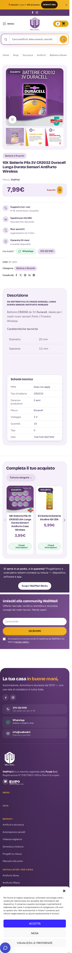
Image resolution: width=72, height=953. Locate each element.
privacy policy (22, 642)
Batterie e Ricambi (59, 55)
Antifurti (41, 55)
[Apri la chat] (5, 947)
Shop (16, 55)
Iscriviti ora (49, 5)
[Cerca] (63, 39)
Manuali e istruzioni (13, 861)
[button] (64, 891)
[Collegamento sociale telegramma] (34, 275)
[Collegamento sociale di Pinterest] (25, 275)
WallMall (15, 179)
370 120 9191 (46, 251)
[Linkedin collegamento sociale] (29, 275)
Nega (34, 933)
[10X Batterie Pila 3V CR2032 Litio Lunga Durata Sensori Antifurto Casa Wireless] (20, 499)
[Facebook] (6, 697)
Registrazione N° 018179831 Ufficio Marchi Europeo (31, 775)
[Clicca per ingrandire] (12, 120)
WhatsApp (27, 251)
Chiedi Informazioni (22, 546)
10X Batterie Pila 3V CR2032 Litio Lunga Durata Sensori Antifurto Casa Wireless (20, 522)
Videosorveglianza (12, 839)
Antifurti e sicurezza (13, 824)
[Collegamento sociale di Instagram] (37, 12)
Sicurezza (28, 55)
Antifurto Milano (11, 882)
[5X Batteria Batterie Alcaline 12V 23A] (49, 499)
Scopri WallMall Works (35, 585)
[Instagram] (13, 697)
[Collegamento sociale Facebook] (33, 12)
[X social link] (20, 275)
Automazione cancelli (14, 832)
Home (6, 55)
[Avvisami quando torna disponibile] (59, 190)
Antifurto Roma (11, 875)
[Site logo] (34, 23)
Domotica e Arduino (13, 846)
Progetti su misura (12, 853)
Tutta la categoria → (21, 477)
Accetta (35, 923)
